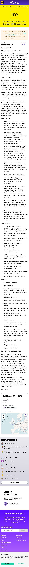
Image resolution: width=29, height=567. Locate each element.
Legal (2, 547)
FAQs (2, 540)
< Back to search (6, 7)
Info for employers (6, 542)
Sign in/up (19, 538)
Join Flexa (4, 545)
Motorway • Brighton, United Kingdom (14, 21)
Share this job (23, 7)
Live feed (3, 550)
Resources (19, 535)
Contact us (4, 538)
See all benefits (14, 482)
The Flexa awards (21, 540)
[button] (14, 423)
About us (3, 535)
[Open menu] (2, 2)
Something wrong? (23, 43)
